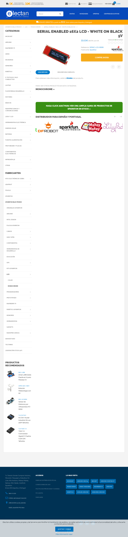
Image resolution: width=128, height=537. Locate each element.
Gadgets (10, 327)
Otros (7, 165)
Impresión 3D (10, 159)
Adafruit (8, 184)
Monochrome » (45, 89)
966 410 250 (12, 493)
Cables (9, 231)
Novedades (84, 13)
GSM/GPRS (10, 237)
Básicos (8, 103)
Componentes (12, 243)
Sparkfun (8, 196)
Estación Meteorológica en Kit (24, 390)
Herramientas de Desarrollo (13, 250)
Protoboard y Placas (13, 146)
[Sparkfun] (117, 51)
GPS (8, 262)
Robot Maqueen (85, 486)
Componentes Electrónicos (10, 153)
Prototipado (11, 298)
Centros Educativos (111, 13)
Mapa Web (39, 497)
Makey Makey (71, 486)
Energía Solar (10, 128)
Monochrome (13, 286)
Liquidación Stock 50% (13, 350)
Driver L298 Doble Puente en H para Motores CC (24, 377)
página (69, 78)
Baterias (8, 134)
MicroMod (9, 60)
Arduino (8, 42)
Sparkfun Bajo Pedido (13, 202)
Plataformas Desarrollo (14, 91)
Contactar (72, 3)
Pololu (8, 190)
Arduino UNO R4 (82, 481)
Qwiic (7, 54)
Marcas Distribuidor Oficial (46, 480)
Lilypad (8, 85)
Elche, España (21, 503)
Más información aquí (64, 534)
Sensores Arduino (98, 492)
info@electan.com (20, 498)
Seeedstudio (10, 339)
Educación (11, 257)
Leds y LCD (9, 116)
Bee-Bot (94, 481)
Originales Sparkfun (14, 208)
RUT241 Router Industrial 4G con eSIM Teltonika (24, 420)
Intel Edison (11, 219)
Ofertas (96, 13)
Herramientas (12, 321)
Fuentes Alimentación (13, 140)
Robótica (8, 71)
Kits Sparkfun (12, 268)
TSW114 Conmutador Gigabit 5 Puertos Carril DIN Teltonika (24, 436)
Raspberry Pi (10, 48)
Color (10, 280)
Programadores (13, 292)
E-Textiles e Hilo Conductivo (11, 78)
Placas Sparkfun (13, 225)
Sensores (9, 66)
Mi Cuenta (39, 493)
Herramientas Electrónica (15, 122)
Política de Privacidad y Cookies (48, 489)
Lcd (8, 274)
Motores (8, 97)
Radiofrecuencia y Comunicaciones (12, 110)
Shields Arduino (82, 492)
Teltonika (9, 344)
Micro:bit (8, 36)
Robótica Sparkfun (14, 309)
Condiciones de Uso (43, 484)
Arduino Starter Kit (108, 481)
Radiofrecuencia (13, 333)
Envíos (72, 13)
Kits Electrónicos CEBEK (14, 178)
